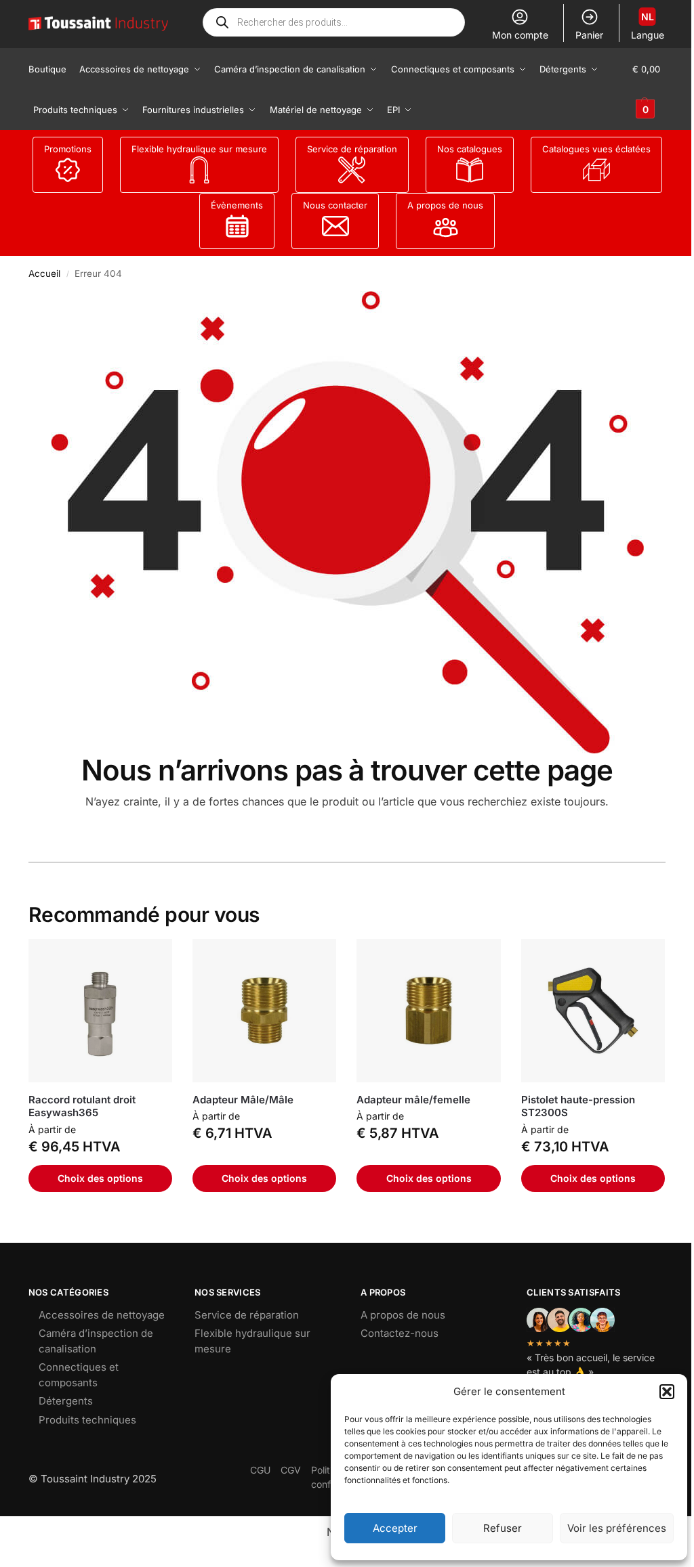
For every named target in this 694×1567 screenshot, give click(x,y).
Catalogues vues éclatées (596, 149)
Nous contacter (335, 205)
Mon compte (520, 35)
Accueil (44, 273)
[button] (667, 1391)
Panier (589, 35)
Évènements (237, 205)
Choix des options (100, 1178)
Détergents (66, 1400)
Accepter (395, 1528)
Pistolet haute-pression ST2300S (578, 1106)
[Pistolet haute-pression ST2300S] (593, 1010)
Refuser (502, 1528)
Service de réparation (352, 149)
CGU (260, 1470)
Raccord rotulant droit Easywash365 (82, 1106)
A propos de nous (445, 205)
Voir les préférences (616, 1528)
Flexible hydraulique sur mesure (199, 149)
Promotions (67, 149)
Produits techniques (87, 1419)
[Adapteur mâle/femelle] (428, 1010)
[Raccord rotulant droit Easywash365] (100, 1010)
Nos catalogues (469, 149)
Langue (647, 26)
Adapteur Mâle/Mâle (242, 1099)
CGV (291, 1470)
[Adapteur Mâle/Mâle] (264, 1010)
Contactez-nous (399, 1333)
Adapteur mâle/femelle (413, 1099)
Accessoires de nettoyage (102, 1314)
